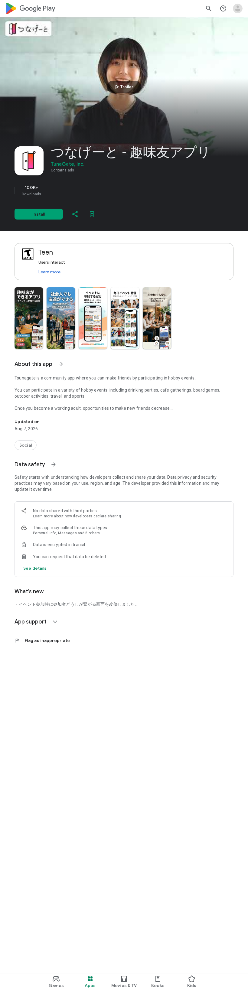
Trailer (123, 86)
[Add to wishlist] (92, 214)
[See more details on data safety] (35, 568)
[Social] (26, 445)
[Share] (75, 214)
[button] (29, 318)
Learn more (49, 272)
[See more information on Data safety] (53, 464)
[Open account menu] (237, 8)
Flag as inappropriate (42, 640)
